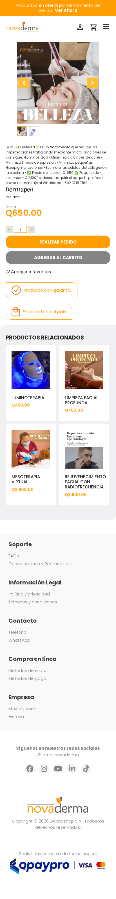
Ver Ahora (66, 10)
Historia (16, 716)
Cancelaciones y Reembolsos (39, 564)
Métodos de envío (27, 670)
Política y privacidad (29, 594)
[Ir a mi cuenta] (80, 27)
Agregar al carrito (58, 257)
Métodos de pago (27, 678)
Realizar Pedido (58, 242)
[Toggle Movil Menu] (106, 26)
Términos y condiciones (32, 602)
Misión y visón (22, 709)
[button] (92, 83)
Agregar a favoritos (30, 272)
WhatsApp (19, 640)
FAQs (13, 556)
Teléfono (17, 632)
